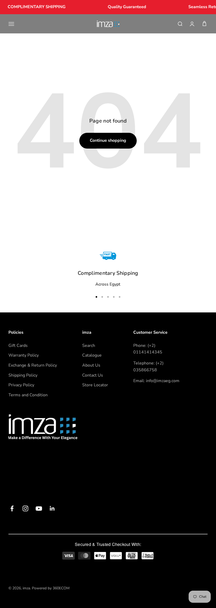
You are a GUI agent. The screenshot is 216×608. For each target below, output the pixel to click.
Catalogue (92, 355)
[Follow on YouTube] (38, 508)
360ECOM (61, 588)
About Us (91, 365)
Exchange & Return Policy (32, 365)
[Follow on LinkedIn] (52, 508)
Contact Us (92, 375)
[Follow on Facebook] (12, 508)
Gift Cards (18, 345)
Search (88, 345)
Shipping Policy (22, 375)
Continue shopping (108, 140)
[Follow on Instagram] (25, 508)
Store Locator (95, 385)
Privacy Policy (21, 385)
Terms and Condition (28, 395)
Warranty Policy (23, 355)
